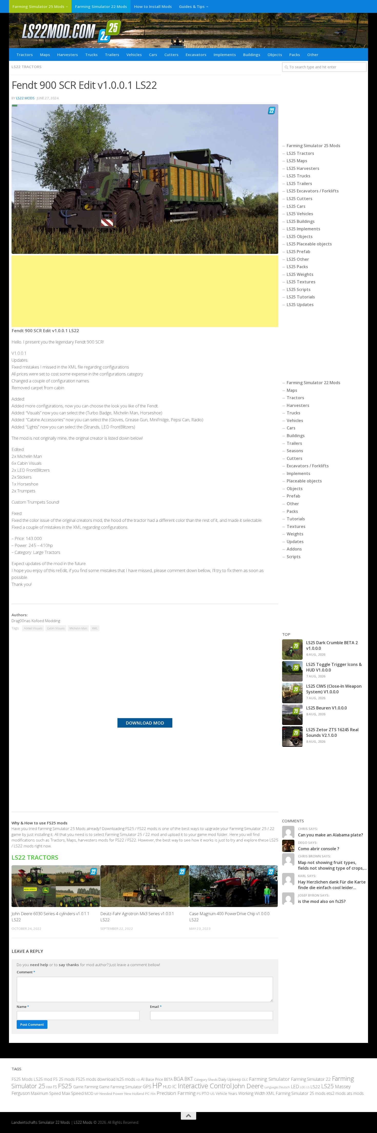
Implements (225, 54)
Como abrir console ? (318, 848)
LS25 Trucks (298, 176)
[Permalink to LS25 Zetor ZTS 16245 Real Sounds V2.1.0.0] (292, 736)
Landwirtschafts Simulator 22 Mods (41, 1122)
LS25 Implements (303, 229)
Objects (274, 54)
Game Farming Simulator (120, 1086)
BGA (178, 1078)
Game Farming (85, 1086)
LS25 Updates (300, 304)
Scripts (294, 556)
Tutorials (296, 519)
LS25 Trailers (299, 183)
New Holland (134, 1093)
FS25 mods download (95, 1079)
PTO (205, 1093)
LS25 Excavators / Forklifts (313, 191)
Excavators (196, 54)
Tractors (24, 54)
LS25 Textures (301, 282)
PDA (153, 1094)
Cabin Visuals (56, 628)
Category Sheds (205, 1079)
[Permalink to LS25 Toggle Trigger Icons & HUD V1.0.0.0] (292, 671)
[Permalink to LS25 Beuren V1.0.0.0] (292, 715)
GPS (147, 1086)
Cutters (171, 54)
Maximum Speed (46, 1093)
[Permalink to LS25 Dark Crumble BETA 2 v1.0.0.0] (292, 649)
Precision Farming (176, 1093)
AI (143, 1079)
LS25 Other (298, 259)
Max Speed (73, 1093)
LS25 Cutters (299, 198)
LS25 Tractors (300, 153)
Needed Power (111, 1093)
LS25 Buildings (301, 221)
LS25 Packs (297, 266)
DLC (245, 1079)
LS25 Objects (300, 236)
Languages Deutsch (277, 1087)
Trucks (91, 54)
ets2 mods (336, 1093)
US (212, 1093)
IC (174, 1086)
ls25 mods (125, 1079)
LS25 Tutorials (301, 297)
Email (156, 1006)
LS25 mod (43, 1079)
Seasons (295, 451)
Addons (294, 549)
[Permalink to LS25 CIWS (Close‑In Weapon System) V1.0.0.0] (292, 693)
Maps (45, 54)
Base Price (154, 1079)
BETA (168, 1079)
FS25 (65, 1086)
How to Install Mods (153, 6)
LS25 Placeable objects (309, 244)
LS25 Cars (296, 206)
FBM (49, 1087)
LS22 (315, 1086)
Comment (26, 972)
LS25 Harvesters (303, 168)
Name (23, 1006)
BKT (188, 1078)
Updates (295, 541)
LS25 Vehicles (300, 214)
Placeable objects (304, 481)
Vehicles (134, 54)
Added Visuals (33, 628)
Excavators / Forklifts (308, 466)
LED (295, 1086)
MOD (89, 1093)
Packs (294, 54)
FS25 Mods (22, 1079)
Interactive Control (205, 1085)
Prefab (293, 496)
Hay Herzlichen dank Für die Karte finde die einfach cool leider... (332, 884)
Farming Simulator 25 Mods (38, 6)
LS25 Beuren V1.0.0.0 (326, 708)
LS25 (327, 1086)
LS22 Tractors (27, 66)
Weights (295, 534)
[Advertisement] (145, 291)
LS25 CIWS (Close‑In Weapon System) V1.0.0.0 (334, 689)
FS (55, 1086)
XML (95, 628)
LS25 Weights (300, 274)
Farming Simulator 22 (311, 1079)
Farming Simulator (269, 1079)
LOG (302, 1087)
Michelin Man (78, 628)
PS (199, 1093)
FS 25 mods (64, 1079)
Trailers (112, 54)
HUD (167, 1086)
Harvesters (67, 54)
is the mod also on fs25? (322, 901)
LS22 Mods (25, 98)
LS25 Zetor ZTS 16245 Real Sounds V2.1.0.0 (332, 732)
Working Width (251, 1093)
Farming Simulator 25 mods (300, 1093)
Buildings (251, 54)
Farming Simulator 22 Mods (101, 6)
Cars (153, 54)
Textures (296, 526)
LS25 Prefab (298, 251)
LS (307, 1087)
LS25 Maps (297, 161)
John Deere (248, 1086)
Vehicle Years (226, 1093)
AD (138, 1080)
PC (147, 1093)
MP (96, 1094)
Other (312, 54)
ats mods (355, 1093)
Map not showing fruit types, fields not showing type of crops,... (332, 865)
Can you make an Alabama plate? (330, 835)
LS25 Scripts (299, 289)
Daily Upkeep (230, 1079)
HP (157, 1085)
